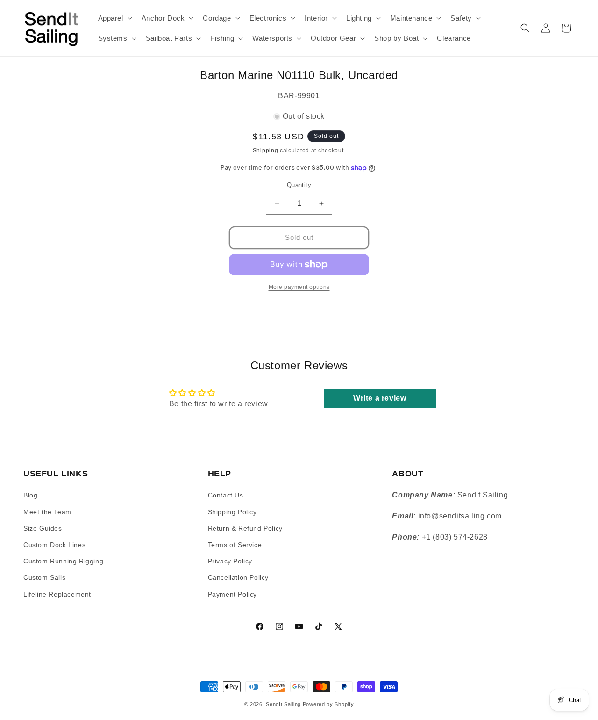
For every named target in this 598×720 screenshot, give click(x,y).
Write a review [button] (379, 398)
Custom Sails (44, 578)
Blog (30, 495)
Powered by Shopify (328, 704)
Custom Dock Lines (54, 544)
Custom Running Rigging (63, 561)
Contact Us (225, 495)
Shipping (265, 150)
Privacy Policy (230, 561)
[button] (114, 18)
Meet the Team (47, 512)
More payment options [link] (299, 287)
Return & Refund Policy (245, 528)
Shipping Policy (232, 512)
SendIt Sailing (283, 704)
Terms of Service (235, 544)
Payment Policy (232, 594)
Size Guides (42, 528)
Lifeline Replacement (57, 594)
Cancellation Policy (238, 578)
